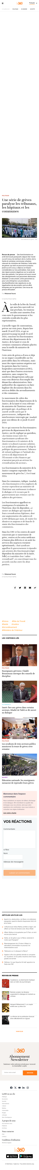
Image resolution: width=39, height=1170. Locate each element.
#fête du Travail (18, 621)
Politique (15, 9)
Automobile (5, 1110)
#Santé (5, 624)
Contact (4, 1136)
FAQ (3, 1134)
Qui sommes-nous (7, 1123)
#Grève (5, 621)
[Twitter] (15, 1087)
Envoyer (30, 1073)
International (5, 1103)
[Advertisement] (19, 99)
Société (32, 9)
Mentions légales (6, 1142)
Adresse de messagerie (14, 862)
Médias (4, 1108)
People (4, 1112)
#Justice (15, 624)
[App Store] (12, 1156)
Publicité (4, 1126)
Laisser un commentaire (19, 873)
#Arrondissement (9, 627)
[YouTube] (19, 1087)
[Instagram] (27, 1087)
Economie (24, 9)
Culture (4, 1106)
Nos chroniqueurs (7, 1117)
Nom (6, 853)
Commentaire (9, 829)
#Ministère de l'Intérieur (12, 630)
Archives (4, 1128)
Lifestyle (4, 1115)
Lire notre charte (9, 813)
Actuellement (6, 9)
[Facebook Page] (11, 1087)
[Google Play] (26, 1156)
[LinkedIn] (23, 1087)
